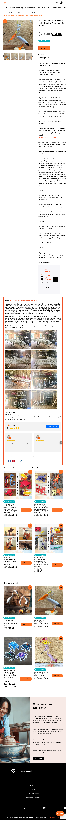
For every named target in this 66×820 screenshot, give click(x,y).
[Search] (42, 3)
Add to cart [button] (26, 510)
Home (5, 13)
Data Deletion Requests (33, 797)
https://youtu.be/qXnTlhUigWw (47, 137)
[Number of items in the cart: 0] (56, 3)
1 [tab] (12, 52)
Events (33, 789)
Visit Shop (56, 279)
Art (5, 8)
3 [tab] (17, 52)
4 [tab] (19, 52)
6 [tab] (25, 52)
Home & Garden (43, 8)
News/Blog (33, 786)
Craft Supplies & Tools (16, 13)
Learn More (38, 758)
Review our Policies (33, 793)
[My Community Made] (9, 3)
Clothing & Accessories (25, 8)
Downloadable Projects (32, 13)
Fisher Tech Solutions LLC (57, 817)
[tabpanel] (18, 35)
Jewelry (12, 8)
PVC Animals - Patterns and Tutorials (23, 301)
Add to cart (44, 48)
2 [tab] (14, 52)
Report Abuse (42, 54)
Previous (4, 56)
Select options (26, 679)
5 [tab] (22, 52)
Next (32, 56)
